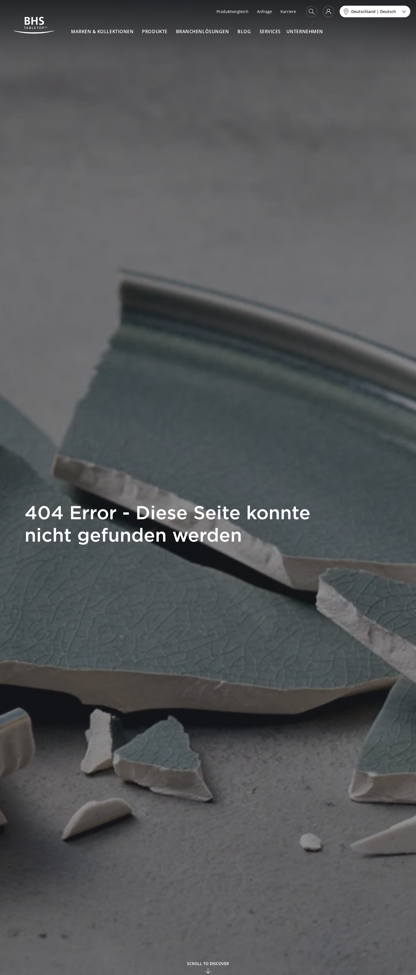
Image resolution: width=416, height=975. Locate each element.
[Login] (328, 11)
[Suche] (311, 11)
